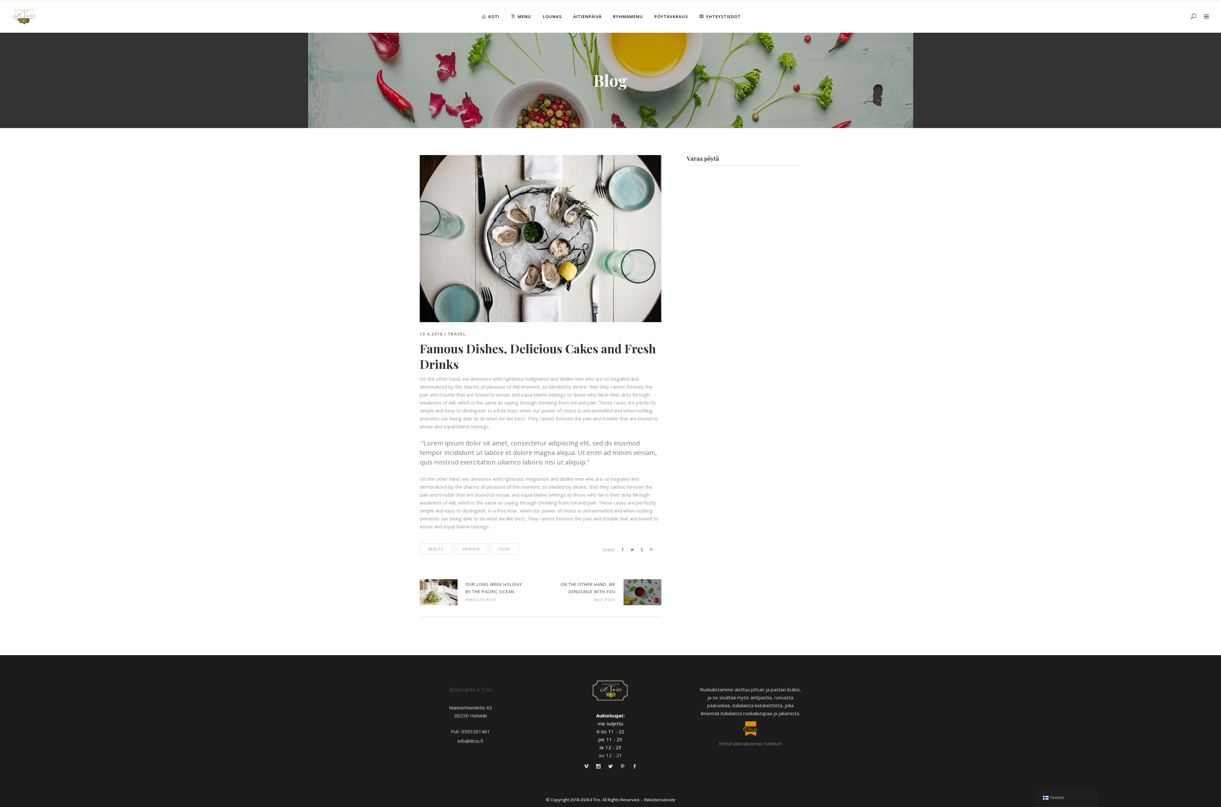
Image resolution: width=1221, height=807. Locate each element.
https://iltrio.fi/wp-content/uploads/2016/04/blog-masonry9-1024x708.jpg (642, 592)
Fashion (471, 548)
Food (504, 548)
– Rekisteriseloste (658, 800)
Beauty (436, 548)
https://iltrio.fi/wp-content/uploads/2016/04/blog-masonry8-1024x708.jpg (439, 592)
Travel (457, 334)
